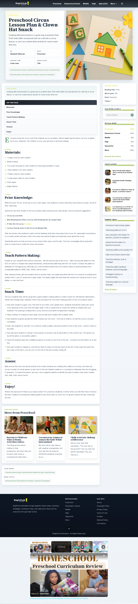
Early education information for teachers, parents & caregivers (32, 74)
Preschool (57, 4)
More (119, 150)
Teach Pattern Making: (15, 117)
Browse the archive (113, 156)
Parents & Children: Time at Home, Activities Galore (17, 439)
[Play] (82, 547)
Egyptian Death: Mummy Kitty (122, 181)
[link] (33, 556)
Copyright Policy (103, 506)
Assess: (9, 127)
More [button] (113, 4)
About (99, 502)
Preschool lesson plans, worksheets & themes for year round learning (34, 70)
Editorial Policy (102, 520)
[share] (104, 556)
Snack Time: (11, 122)
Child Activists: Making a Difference (83, 438)
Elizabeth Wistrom (17, 54)
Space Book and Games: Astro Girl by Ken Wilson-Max (122, 172)
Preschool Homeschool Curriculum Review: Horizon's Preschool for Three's (68, 556)
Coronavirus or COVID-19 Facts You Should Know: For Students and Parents (122, 209)
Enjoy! (9, 132)
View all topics (111, 290)
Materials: (10, 107)
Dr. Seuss (27, 224)
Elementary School (72, 4)
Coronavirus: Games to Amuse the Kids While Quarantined (51, 439)
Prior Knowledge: (13, 112)
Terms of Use (102, 513)
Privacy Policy (102, 509)
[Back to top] (69, 528)
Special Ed (103, 4)
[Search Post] (132, 115)
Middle (86, 4)
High (94, 4)
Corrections (101, 523)
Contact (100, 516)
